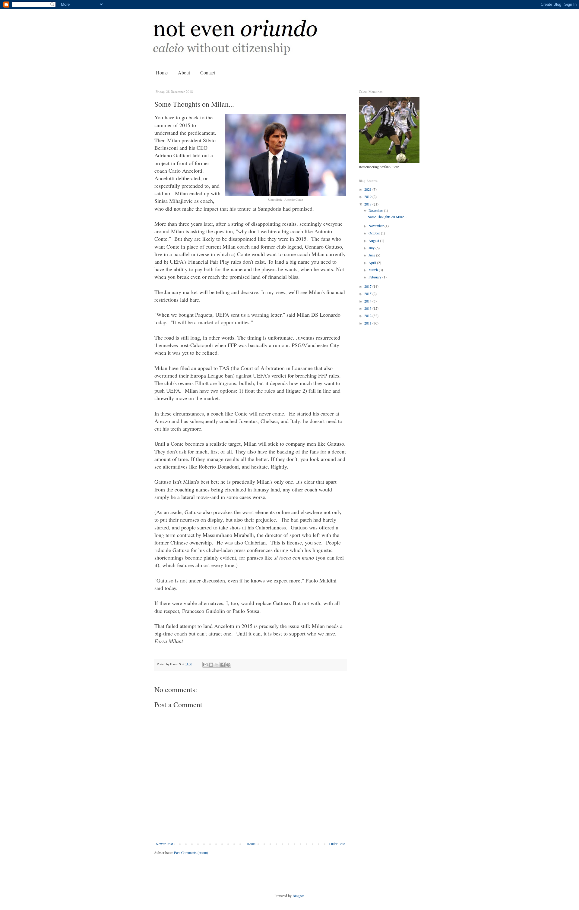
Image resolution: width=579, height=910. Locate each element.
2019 (368, 196)
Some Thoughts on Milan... (387, 216)
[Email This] (205, 665)
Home (162, 72)
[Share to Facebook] (223, 665)
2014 (368, 301)
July (372, 247)
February (375, 277)
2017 (368, 286)
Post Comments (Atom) (191, 852)
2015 (368, 293)
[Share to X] (217, 665)
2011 (368, 323)
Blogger (298, 895)
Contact (207, 72)
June (372, 255)
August (374, 240)
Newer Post (164, 843)
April (373, 262)
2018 (368, 204)
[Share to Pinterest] (228, 665)
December (376, 210)
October (375, 233)
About (184, 72)
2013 (368, 308)
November (376, 225)
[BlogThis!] (211, 665)
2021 (368, 189)
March (374, 269)
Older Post (337, 843)
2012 (368, 315)
